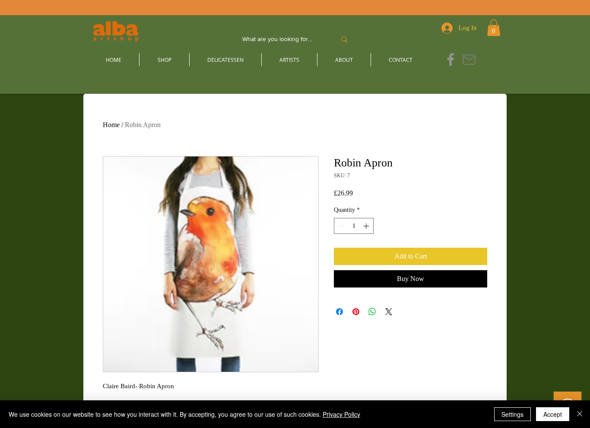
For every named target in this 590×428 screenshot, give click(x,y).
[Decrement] (340, 225)
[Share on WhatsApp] (372, 312)
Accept (552, 414)
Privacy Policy (341, 414)
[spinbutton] (354, 225)
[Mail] (469, 59)
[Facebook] (450, 59)
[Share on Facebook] (339, 312)
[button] (494, 27)
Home (111, 124)
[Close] (579, 414)
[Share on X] (389, 312)
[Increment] (367, 225)
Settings (512, 414)
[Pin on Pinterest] (356, 312)
